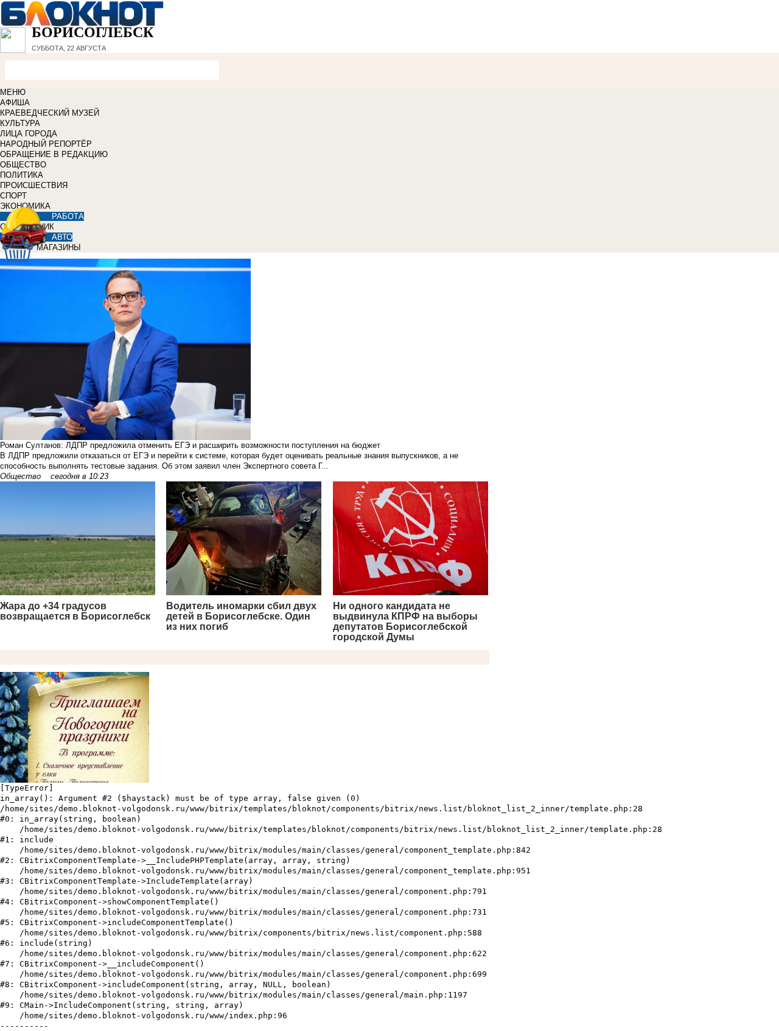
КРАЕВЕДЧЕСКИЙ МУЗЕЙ (49, 112)
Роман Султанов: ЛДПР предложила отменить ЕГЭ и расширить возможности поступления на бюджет (190, 445)
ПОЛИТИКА (21, 175)
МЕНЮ (13, 92)
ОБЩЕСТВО (23, 164)
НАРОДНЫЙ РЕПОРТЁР (46, 144)
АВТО (62, 237)
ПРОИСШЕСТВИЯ (34, 185)
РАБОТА (68, 216)
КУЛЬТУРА (20, 123)
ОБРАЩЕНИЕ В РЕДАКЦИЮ (54, 154)
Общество (20, 476)
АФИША (15, 102)
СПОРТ (13, 195)
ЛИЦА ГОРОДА (28, 133)
